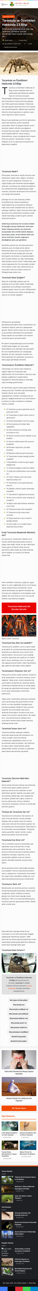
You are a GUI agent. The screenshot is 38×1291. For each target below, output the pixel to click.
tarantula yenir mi (19, 1023)
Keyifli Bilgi (32, 1283)
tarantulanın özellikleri (19, 1032)
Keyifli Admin (9, 40)
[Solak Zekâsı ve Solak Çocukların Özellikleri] (7, 1252)
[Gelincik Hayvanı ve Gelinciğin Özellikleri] (7, 1262)
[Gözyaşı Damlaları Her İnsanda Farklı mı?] (7, 1216)
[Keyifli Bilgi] (19, 4)
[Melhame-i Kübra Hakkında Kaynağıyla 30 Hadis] (7, 1189)
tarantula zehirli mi (19, 1027)
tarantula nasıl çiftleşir (19, 1014)
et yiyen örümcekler (19, 1000)
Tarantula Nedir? (6, 86)
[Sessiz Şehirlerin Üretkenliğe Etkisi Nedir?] (7, 1235)
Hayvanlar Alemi (8, 16)
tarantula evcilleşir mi (19, 1009)
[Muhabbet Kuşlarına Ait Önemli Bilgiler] (7, 1271)
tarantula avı (19, 1005)
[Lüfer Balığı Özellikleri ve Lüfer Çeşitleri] (10, 1126)
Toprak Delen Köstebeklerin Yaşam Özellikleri (9, 1154)
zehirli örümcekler (19, 1041)
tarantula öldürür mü (19, 1018)
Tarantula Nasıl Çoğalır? (8, 90)
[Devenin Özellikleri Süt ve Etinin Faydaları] (28, 1126)
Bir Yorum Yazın (19, 1108)
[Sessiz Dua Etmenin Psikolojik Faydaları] (7, 1225)
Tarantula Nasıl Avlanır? (8, 111)
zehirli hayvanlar (19, 1036)
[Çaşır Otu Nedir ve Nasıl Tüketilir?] (7, 1199)
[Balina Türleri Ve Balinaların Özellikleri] (28, 1145)
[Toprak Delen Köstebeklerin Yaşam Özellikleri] (10, 1145)
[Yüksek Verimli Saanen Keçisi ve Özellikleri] (7, 1180)
